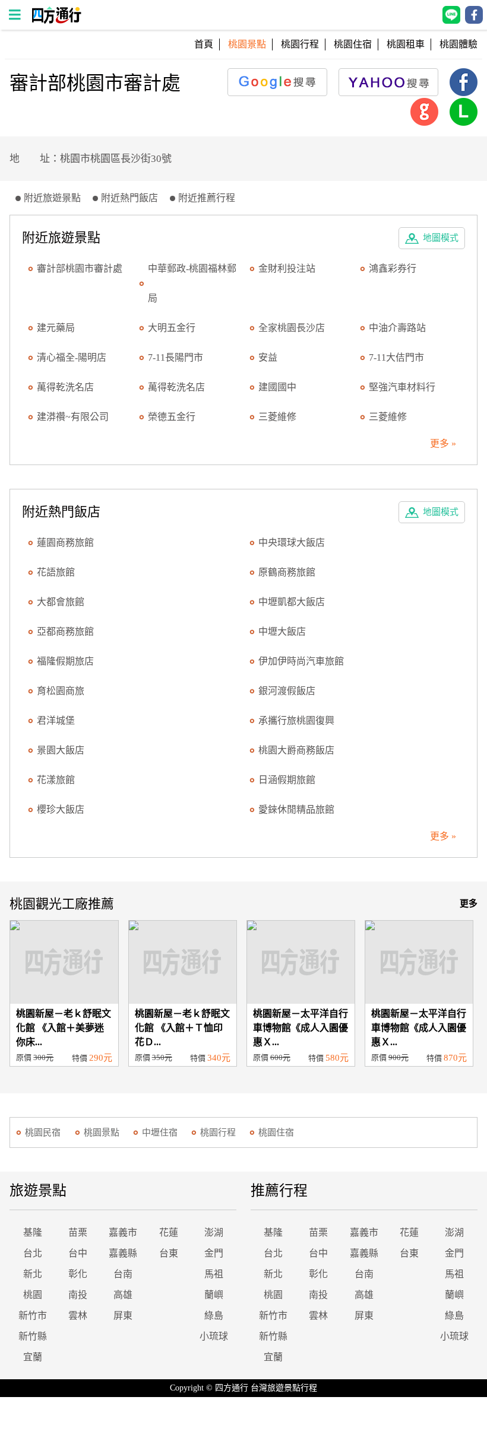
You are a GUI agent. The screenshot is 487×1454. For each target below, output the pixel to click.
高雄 (122, 1295)
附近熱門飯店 (129, 198)
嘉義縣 (123, 1253)
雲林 (77, 1315)
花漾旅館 (56, 780)
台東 (168, 1253)
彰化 (77, 1274)
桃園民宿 (43, 1132)
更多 (468, 903)
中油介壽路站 (397, 328)
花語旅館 (56, 572)
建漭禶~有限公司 (73, 417)
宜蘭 (32, 1357)
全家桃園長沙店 (291, 328)
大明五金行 (171, 328)
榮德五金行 (171, 417)
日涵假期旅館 (286, 780)
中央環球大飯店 (291, 542)
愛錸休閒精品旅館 (296, 809)
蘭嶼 (213, 1295)
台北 (32, 1253)
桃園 (32, 1295)
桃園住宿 (353, 44)
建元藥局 (56, 328)
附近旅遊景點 (52, 198)
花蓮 (168, 1232)
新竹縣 (32, 1336)
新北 (32, 1274)
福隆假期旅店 (65, 661)
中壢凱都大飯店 (291, 602)
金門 (213, 1253)
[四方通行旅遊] (56, 20)
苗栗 (77, 1232)
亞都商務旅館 (65, 631)
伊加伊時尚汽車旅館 (301, 661)
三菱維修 (277, 417)
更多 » (443, 443)
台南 (122, 1274)
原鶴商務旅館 (286, 572)
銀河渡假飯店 (286, 691)
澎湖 (213, 1232)
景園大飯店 (60, 750)
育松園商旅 (60, 691)
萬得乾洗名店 (65, 387)
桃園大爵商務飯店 (296, 750)
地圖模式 (440, 238)
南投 (77, 1295)
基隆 (32, 1232)
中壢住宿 (160, 1132)
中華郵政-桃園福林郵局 (192, 283)
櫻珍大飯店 (60, 809)
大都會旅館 (60, 602)
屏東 (122, 1315)
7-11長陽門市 (175, 357)
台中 (77, 1253)
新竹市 (32, 1315)
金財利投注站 (286, 268)
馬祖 (213, 1274)
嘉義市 (123, 1232)
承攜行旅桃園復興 (296, 720)
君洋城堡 (56, 720)
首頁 (203, 44)
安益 (267, 357)
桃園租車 (406, 44)
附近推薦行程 (206, 198)
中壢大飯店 (282, 631)
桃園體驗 (458, 44)
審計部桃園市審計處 (79, 268)
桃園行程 (300, 44)
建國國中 (277, 387)
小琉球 (214, 1336)
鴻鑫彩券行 (392, 268)
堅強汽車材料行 (402, 387)
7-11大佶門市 (396, 357)
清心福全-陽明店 (71, 357)
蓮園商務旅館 (65, 542)
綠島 (213, 1315)
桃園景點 (101, 1132)
